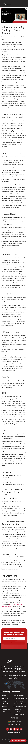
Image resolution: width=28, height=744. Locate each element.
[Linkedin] (14, 729)
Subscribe (14, 643)
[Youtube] (21, 729)
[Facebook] (10, 729)
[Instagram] (7, 729)
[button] (26, 3)
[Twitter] (17, 729)
